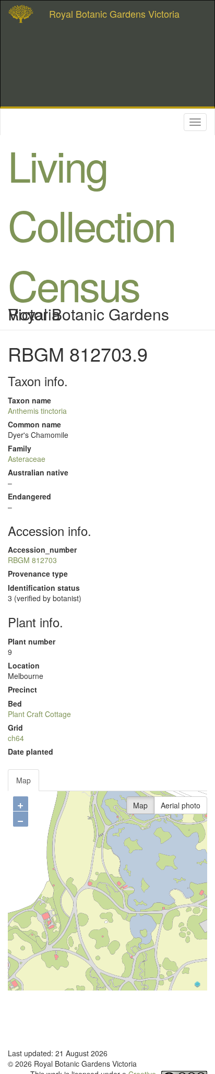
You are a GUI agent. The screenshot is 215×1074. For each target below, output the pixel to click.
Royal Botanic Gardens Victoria (114, 13)
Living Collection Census (91, 224)
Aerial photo (180, 805)
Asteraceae (26, 459)
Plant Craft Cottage (39, 714)
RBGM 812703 (32, 560)
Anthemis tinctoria (37, 410)
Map (23, 780)
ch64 (16, 738)
